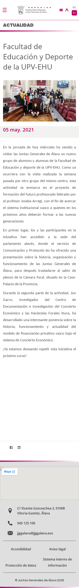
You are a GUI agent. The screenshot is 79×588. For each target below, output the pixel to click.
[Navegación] (4, 10)
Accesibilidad (21, 549)
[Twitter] (3, 447)
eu (74, 7)
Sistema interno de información (57, 562)
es (74, 12)
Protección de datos (20, 565)
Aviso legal (57, 549)
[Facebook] (11, 447)
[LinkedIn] (19, 447)
